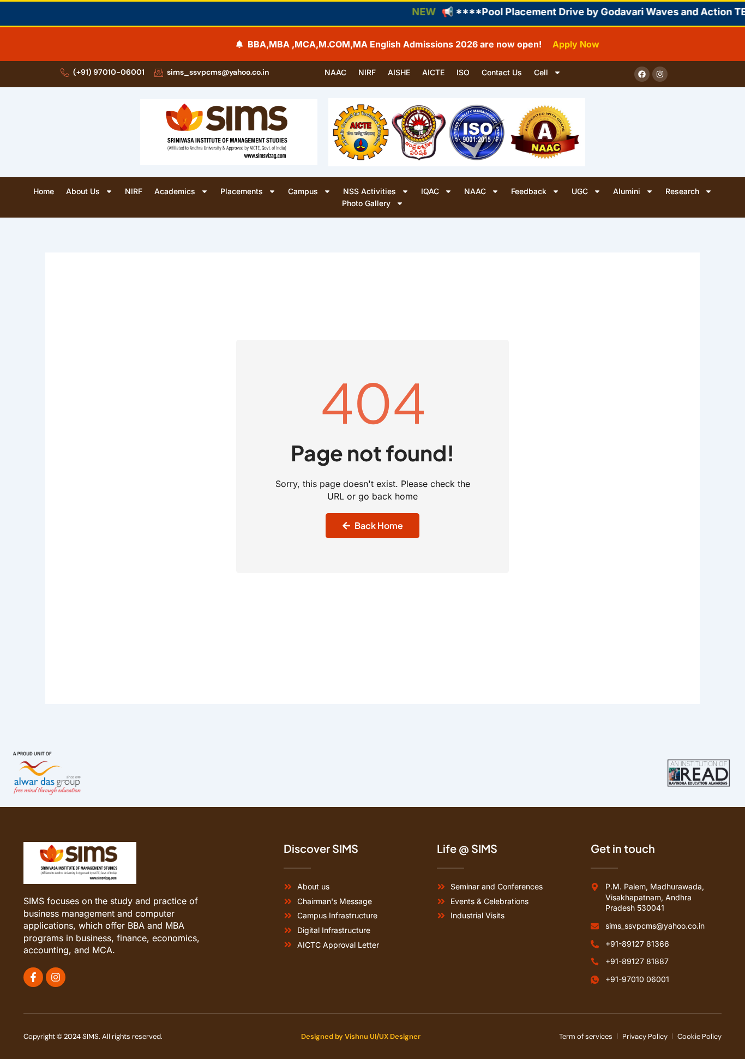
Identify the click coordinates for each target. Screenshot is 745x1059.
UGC (580, 191)
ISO (463, 72)
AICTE (433, 72)
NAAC (335, 72)
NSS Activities (369, 191)
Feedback (528, 191)
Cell (541, 72)
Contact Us (502, 72)
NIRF (367, 72)
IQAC (430, 191)
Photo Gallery (366, 203)
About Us (83, 191)
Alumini (626, 191)
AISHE (399, 72)
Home (43, 191)
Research (682, 191)
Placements (241, 191)
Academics (174, 191)
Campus (303, 191)
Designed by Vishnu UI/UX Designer (360, 1036)
